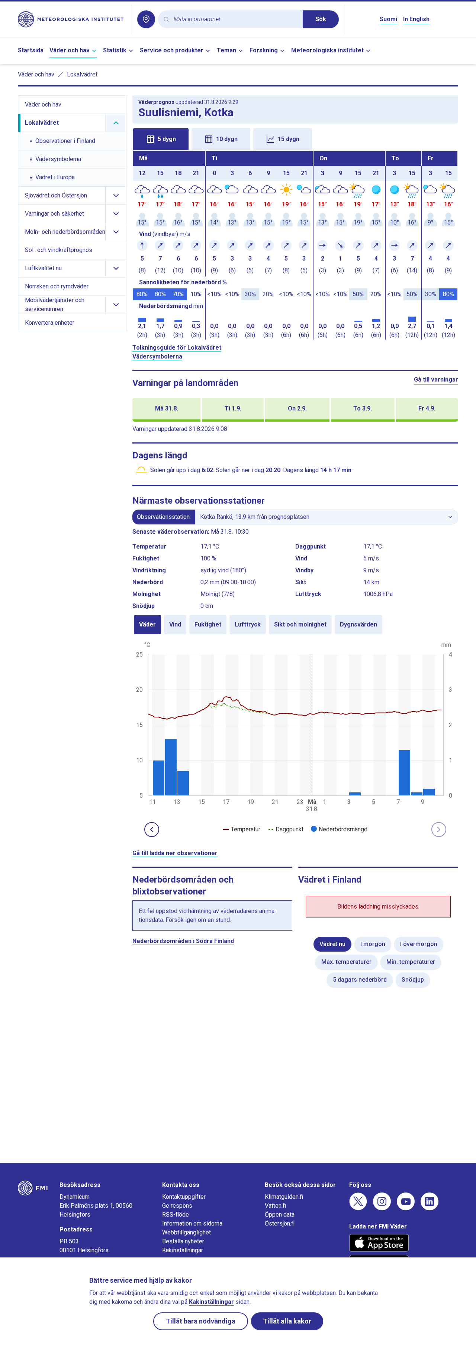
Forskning (264, 50)
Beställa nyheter (183, 1241)
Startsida (31, 50)
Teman (226, 50)
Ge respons (177, 1205)
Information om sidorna (192, 1223)
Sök (320, 19)
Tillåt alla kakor (287, 1321)
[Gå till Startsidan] (71, 19)
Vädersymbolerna (157, 356)
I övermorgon (418, 944)
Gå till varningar (436, 379)
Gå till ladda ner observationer (175, 853)
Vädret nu (332, 944)
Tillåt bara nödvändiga (200, 1321)
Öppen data (280, 1214)
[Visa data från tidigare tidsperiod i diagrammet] (151, 829)
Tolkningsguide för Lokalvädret (176, 347)
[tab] (161, 139)
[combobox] (235, 19)
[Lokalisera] (146, 19)
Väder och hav (69, 50)
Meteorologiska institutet (327, 50)
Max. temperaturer (346, 961)
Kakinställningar (182, 1250)
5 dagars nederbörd (360, 979)
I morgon (372, 944)
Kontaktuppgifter (184, 1196)
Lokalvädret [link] (82, 74)
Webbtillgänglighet (186, 1232)
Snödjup (413, 979)
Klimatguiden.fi (284, 1196)
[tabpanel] (295, 245)
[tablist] (295, 138)
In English (416, 19)
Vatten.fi (275, 1205)
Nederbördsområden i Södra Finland (183, 941)
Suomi (388, 19)
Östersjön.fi (280, 1223)
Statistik (114, 50)
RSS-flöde (175, 1214)
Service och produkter (171, 50)
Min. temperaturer (410, 961)
